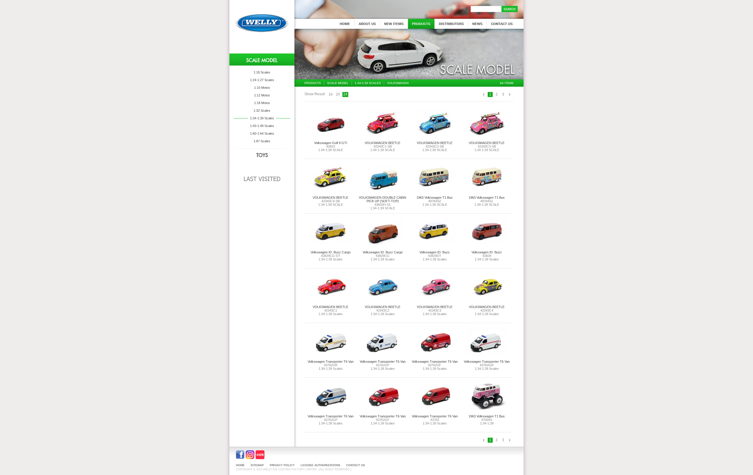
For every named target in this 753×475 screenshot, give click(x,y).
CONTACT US (355, 465)
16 (331, 94)
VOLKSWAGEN (398, 83)
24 (345, 94)
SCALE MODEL (338, 83)
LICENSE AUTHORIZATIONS (320, 465)
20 (338, 94)
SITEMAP (257, 465)
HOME (240, 465)
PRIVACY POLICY (282, 465)
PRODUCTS (312, 83)
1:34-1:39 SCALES (368, 83)
